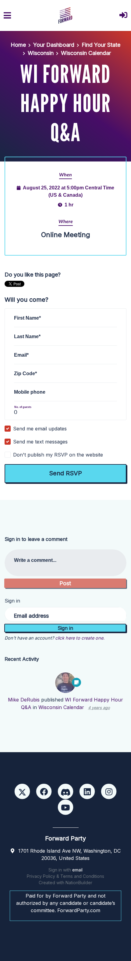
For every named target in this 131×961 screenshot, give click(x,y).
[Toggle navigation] (7, 15)
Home (18, 45)
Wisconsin (41, 53)
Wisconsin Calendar (86, 53)
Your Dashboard (53, 45)
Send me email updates (40, 429)
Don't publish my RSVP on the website (58, 455)
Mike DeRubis (24, 700)
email (77, 869)
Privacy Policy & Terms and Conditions (65, 876)
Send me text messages (40, 442)
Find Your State (101, 45)
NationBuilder (79, 882)
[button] (123, 15)
